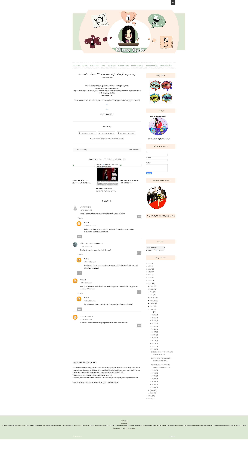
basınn (113, 138)
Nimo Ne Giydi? (123, 65)
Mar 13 (154, 346)
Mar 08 (154, 373)
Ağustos (152, 297)
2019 (150, 263)
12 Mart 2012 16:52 (90, 225)
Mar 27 (154, 320)
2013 (150, 280)
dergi (116, 138)
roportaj (121, 138)
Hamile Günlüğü (152, 65)
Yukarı (171, 436)
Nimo (86, 222)
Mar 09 (154, 370)
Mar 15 (154, 340)
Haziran (152, 303)
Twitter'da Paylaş (108, 133)
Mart (151, 312)
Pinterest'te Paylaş (127, 133)
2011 (150, 396)
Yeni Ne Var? (94, 65)
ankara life (99, 138)
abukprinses (86, 207)
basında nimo (106, 138)
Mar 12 (154, 349)
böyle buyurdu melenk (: (91, 243)
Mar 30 (154, 315)
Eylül (151, 295)
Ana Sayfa (76, 65)
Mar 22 (154, 329)
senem (83, 280)
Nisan (151, 309)
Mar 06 (154, 379)
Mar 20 (154, 332)
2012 (150, 283)
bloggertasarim (77, 436)
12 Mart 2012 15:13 (86, 210)
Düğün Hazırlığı (137, 65)
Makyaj (85, 65)
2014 (150, 277)
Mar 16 (154, 337)
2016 (150, 272)
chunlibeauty (86, 316)
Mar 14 (154, 343)
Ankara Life (113, 86)
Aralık (151, 286)
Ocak (151, 393)
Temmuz (152, 300)
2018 (150, 266)
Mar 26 (154, 323)
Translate (161, 250)
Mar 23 (154, 326)
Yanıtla (139, 216)
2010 (150, 398)
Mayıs (152, 306)
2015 (150, 275)
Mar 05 (154, 381)
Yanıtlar (80, 218)
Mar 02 (154, 384)
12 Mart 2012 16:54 (90, 301)
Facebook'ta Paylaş (88, 133)
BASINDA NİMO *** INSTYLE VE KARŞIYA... (82, 181)
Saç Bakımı (112, 65)
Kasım (152, 289)
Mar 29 (154, 317)
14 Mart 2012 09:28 (86, 319)
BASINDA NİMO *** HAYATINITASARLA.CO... (106, 190)
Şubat (152, 390)
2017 (150, 269)
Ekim (151, 292)
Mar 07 (154, 376)
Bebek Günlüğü (166, 65)
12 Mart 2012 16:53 (90, 262)
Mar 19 (154, 335)
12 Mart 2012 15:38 (86, 246)
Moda (104, 65)
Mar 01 (154, 387)
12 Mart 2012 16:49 (86, 283)
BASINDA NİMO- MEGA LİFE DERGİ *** (129, 181)
